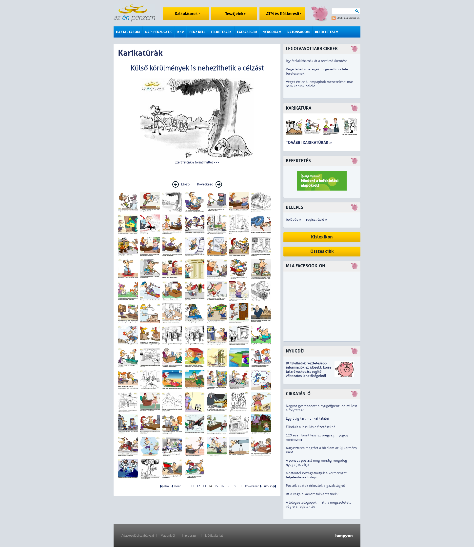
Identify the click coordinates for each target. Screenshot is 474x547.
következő (252, 486)
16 (222, 486)
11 (192, 486)
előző (177, 486)
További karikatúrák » (309, 142)
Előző (185, 184)
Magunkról (168, 535)
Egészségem (247, 32)
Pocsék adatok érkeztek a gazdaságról (315, 486)
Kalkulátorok (187, 13)
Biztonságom (298, 32)
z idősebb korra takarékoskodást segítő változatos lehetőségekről (308, 371)
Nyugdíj (295, 351)
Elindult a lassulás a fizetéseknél (311, 427)
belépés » (293, 219)
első (166, 486)
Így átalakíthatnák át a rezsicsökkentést (316, 61)
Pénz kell (197, 32)
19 (239, 486)
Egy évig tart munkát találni (307, 418)
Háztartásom (128, 32)
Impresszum (190, 535)
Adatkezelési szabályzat (137, 535)
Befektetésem (326, 32)
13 (204, 486)
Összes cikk (322, 251)
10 (186, 486)
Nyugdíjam (271, 32)
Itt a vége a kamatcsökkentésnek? (312, 494)
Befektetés (298, 160)
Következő (205, 184)
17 (228, 486)
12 (198, 486)
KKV (180, 32)
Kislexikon (322, 237)
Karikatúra (298, 108)
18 (234, 486)
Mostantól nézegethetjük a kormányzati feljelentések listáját (317, 475)
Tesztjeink (234, 13)
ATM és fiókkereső (283, 13)
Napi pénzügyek (158, 32)
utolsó (268, 486)
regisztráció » (316, 219)
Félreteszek (221, 32)
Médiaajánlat (214, 535)
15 (216, 486)
